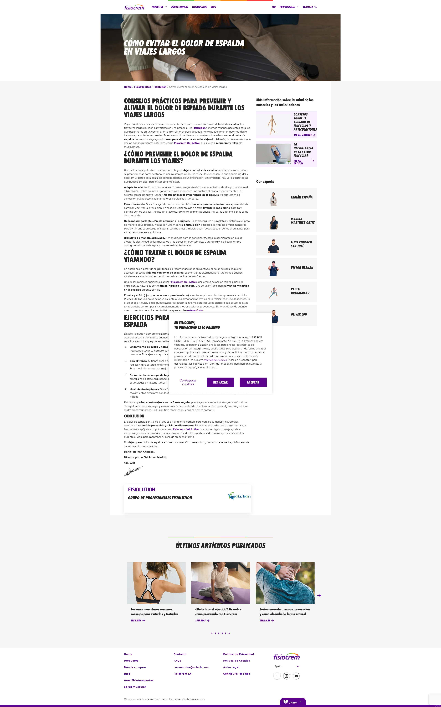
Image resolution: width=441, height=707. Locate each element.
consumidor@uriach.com (191, 667)
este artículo (195, 310)
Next (319, 595)
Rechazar (220, 382)
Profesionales (287, 7)
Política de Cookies (215, 360)
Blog (213, 7)
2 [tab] (215, 633)
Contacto (308, 7)
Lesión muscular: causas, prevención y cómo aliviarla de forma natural (285, 611)
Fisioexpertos (199, 7)
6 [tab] (229, 633)
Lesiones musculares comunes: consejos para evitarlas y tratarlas (154, 611)
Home (128, 86)
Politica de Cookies (236, 660)
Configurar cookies (236, 673)
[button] (293, 701)
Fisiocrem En (183, 673)
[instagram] (286, 676)
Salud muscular (135, 686)
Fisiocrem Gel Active (187, 143)
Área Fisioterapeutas (138, 680)
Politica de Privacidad (238, 654)
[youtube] (296, 676)
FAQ (274, 7)
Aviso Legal (231, 667)
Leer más (136, 620)
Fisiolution (160, 86)
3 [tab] (218, 633)
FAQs (177, 660)
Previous (122, 595)
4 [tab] (222, 633)
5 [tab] (225, 633)
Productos (157, 7)
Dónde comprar (179, 7)
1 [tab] (212, 633)
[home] (286, 656)
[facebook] (277, 676)
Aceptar (253, 382)
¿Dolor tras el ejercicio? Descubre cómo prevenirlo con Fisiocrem (218, 611)
